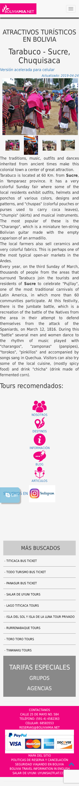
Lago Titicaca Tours (22, 605)
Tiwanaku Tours (19, 650)
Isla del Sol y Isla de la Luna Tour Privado (40, 616)
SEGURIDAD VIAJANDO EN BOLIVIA (39, 764)
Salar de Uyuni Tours (23, 594)
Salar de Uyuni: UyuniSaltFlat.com (39, 773)
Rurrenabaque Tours (23, 628)
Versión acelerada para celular (27, 69)
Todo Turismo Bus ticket (26, 572)
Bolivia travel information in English (40, 768)
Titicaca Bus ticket (21, 561)
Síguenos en (16, 493)
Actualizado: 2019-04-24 (60, 76)
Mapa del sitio (39, 755)
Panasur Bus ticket (21, 583)
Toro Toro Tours (20, 639)
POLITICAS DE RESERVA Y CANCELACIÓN (39, 760)
